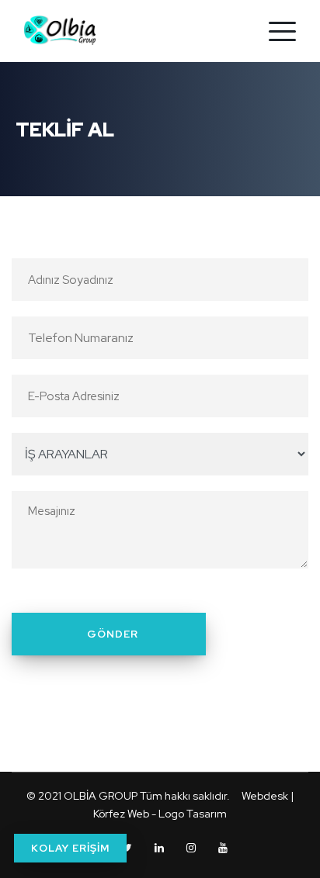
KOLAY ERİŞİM (70, 848)
